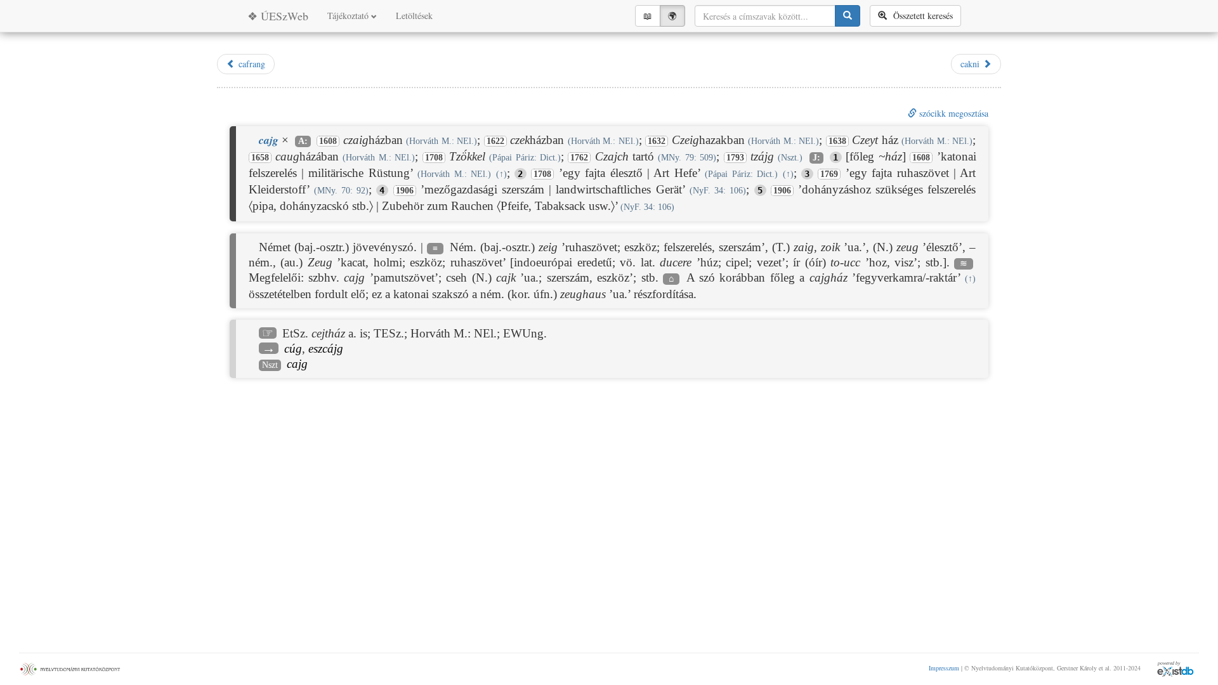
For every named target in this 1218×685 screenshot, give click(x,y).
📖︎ (647, 16)
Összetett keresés (920, 16)
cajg (297, 363)
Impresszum (944, 667)
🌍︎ (672, 16)
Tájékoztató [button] (349, 16)
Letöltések (414, 16)
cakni (971, 64)
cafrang (250, 64)
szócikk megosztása (952, 113)
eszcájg (325, 348)
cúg (293, 348)
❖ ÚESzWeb (277, 15)
